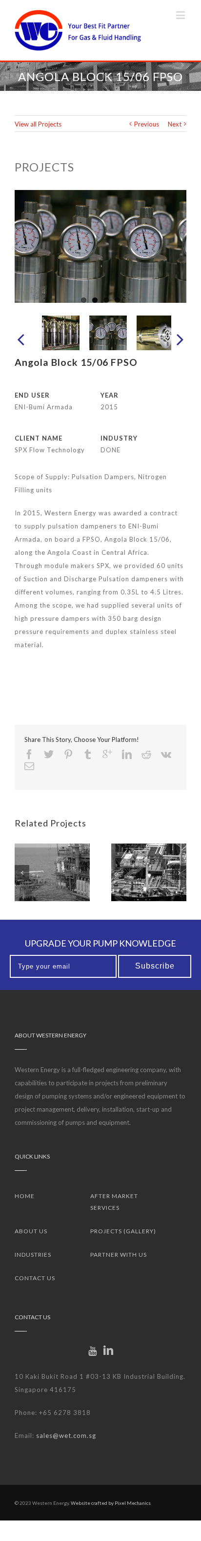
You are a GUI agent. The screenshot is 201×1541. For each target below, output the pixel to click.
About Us (31, 1231)
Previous (146, 124)
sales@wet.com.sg (66, 1435)
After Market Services (114, 1201)
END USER (32, 395)
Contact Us (35, 1278)
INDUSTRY (119, 438)
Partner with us (118, 1254)
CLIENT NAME (38, 438)
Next (174, 124)
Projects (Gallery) (123, 1231)
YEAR (109, 395)
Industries (33, 1254)
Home (25, 1196)
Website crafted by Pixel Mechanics (111, 1503)
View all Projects (38, 124)
